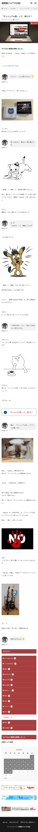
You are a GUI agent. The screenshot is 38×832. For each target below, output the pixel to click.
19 (19, 768)
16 (6, 768)
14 (27, 764)
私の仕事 (8, 679)
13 (23, 764)
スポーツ (8, 706)
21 (27, 768)
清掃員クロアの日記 (11, 3)
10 (10, 764)
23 (6, 772)
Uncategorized (10, 658)
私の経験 (8, 685)
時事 (7, 722)
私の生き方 (9, 674)
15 (32, 764)
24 (10, 772)
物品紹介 (8, 717)
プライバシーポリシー (27, 822)
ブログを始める (10, 663)
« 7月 (5, 778)
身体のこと (9, 690)
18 (14, 768)
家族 (7, 669)
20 (23, 768)
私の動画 (13, 8)
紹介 (7, 712)
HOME (5, 8)
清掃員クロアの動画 (7, 742)
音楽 (7, 701)
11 (14, 764)
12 (19, 764)
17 (10, 768)
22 (32, 768)
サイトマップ (13, 822)
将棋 (7, 696)
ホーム (5, 822)
